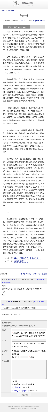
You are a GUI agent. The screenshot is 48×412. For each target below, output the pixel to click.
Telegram (35, 20)
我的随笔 (11, 10)
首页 (4, 10)
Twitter (42, 20)
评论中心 (36, 274)
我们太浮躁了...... (21, 261)
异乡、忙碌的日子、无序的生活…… (27, 258)
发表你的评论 (26, 274)
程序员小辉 (10, 406)
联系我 (23, 20)
